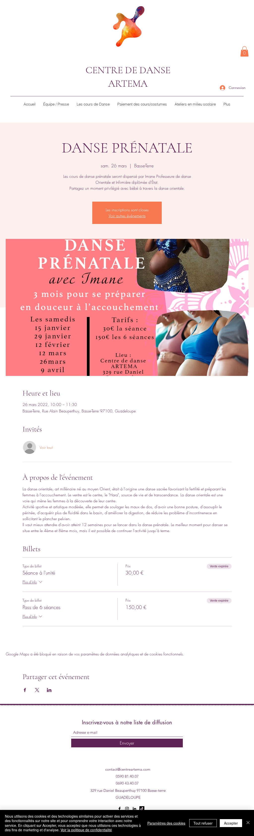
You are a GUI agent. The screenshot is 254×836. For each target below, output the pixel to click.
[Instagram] (127, 808)
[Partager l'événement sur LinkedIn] (49, 690)
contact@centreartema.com (127, 769)
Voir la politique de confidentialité (86, 829)
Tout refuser (203, 823)
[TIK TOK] (141, 808)
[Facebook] (119, 808)
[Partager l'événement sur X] (37, 690)
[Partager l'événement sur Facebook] (25, 690)
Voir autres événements (127, 215)
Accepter (231, 823)
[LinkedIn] (134, 808)
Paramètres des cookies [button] (166, 823)
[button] (244, 51)
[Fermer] (248, 823)
